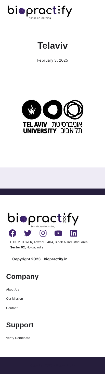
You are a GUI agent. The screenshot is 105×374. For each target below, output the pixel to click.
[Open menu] (96, 12)
